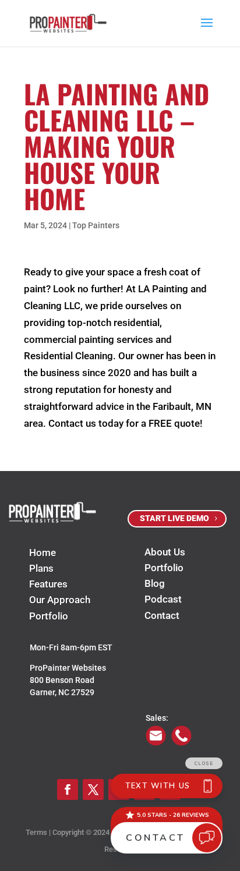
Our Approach (59, 600)
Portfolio (48, 616)
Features (48, 584)
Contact (161, 615)
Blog (154, 583)
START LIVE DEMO (174, 518)
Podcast (163, 599)
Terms (36, 832)
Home (42, 552)
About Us (164, 552)
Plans (41, 568)
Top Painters (95, 225)
